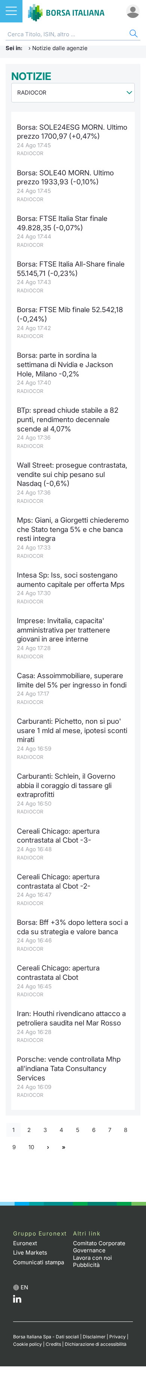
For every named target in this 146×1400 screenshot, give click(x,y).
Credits (53, 1344)
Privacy (117, 1336)
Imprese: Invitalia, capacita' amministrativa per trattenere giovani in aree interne (63, 629)
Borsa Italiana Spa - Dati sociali (46, 1336)
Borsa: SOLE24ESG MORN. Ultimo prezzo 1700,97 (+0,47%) (72, 132)
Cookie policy (27, 1344)
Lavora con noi (92, 1257)
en (24, 1287)
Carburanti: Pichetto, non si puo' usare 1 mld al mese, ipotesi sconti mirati (72, 730)
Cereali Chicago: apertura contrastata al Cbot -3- (58, 836)
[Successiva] (48, 1147)
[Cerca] (132, 34)
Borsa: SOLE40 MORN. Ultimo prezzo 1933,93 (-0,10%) (65, 178)
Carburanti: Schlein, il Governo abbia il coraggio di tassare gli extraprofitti (66, 785)
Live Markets (30, 1252)
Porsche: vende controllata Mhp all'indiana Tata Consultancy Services (69, 1068)
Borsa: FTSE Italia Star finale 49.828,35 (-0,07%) (62, 223)
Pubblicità (86, 1264)
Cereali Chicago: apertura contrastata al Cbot (58, 973)
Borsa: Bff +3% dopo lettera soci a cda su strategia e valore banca (72, 927)
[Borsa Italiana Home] (66, 11)
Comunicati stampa (38, 1262)
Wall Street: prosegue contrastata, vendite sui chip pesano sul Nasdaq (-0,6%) (72, 474)
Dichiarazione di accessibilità (96, 1344)
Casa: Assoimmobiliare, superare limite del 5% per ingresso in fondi (72, 680)
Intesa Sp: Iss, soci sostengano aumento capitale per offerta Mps (71, 580)
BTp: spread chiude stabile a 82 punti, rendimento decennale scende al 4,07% (67, 419)
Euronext (25, 1243)
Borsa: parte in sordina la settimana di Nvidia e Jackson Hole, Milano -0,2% (65, 364)
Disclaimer (94, 1336)
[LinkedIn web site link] (17, 1300)
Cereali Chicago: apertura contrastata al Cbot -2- (58, 881)
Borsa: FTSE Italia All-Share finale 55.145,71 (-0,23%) (71, 269)
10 (31, 1147)
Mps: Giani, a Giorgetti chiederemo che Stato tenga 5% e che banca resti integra (73, 529)
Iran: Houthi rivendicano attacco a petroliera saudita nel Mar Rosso (71, 1018)
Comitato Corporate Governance (99, 1247)
